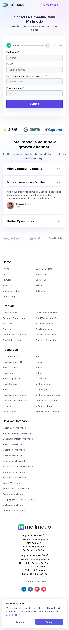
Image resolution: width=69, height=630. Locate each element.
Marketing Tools (44, 384)
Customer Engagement (14, 318)
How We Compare (15, 421)
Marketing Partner (11, 291)
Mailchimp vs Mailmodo (14, 428)
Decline (20, 622)
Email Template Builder (47, 312)
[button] (10, 93)
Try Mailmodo (49, 4)
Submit (34, 103)
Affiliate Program (11, 296)
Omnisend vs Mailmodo (14, 461)
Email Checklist (10, 384)
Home (7, 262)
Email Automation (44, 329)
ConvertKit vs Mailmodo (14, 510)
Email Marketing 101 (12, 362)
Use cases (8, 406)
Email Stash (8, 389)
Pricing (6, 269)
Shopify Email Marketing (14, 334)
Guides (39, 356)
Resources (10, 349)
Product (8, 306)
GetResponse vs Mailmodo (16, 488)
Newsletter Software (46, 334)
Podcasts (40, 367)
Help (5, 274)
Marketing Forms (44, 389)
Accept (49, 622)
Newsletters (42, 378)
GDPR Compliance (45, 269)
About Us (7, 285)
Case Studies (9, 411)
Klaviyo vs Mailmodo (13, 444)
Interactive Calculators (46, 400)
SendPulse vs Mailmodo (15, 477)
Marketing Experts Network (49, 395)
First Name (12, 52)
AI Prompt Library (44, 406)
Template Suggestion (46, 340)
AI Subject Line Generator (15, 400)
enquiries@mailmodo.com (35, 581)
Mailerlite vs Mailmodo (14, 450)
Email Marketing (10, 312)
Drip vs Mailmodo (11, 483)
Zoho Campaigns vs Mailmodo (18, 466)
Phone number (15, 88)
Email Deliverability (12, 340)
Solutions (40, 291)
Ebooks (39, 362)
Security (40, 285)
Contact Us (41, 280)
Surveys (7, 329)
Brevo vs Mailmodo (12, 455)
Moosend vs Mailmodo (14, 472)
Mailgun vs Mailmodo (13, 505)
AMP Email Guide (11, 356)
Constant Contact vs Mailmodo (18, 439)
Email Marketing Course (14, 395)
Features (7, 280)
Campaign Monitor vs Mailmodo (18, 499)
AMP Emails (8, 323)
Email (9, 64)
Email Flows (8, 373)
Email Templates (11, 367)
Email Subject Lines (12, 378)
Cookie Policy (13, 614)
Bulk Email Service (44, 323)
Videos (39, 373)
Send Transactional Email (48, 318)
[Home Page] (13, 5)
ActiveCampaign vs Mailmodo (17, 433)
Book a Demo (42, 274)
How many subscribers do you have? (27, 76)
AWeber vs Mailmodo (13, 494)
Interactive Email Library (47, 411)
